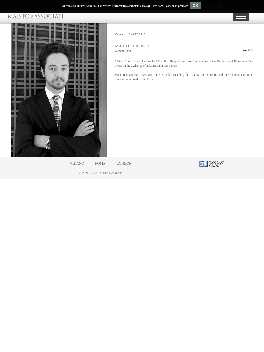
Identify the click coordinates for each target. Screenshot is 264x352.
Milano (77, 163)
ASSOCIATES (137, 34)
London (124, 163)
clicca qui (145, 6)
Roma (100, 163)
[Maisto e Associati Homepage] (35, 16)
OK (196, 5)
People (120, 34)
